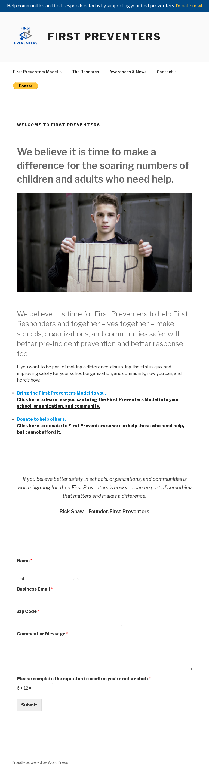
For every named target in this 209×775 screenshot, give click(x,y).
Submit (29, 705)
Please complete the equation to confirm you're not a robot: (84, 678)
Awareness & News (127, 71)
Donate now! (189, 5)
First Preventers (104, 37)
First (20, 578)
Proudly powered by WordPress (39, 762)
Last (75, 578)
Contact (165, 71)
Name (24, 560)
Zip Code (28, 611)
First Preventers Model (35, 71)
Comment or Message (42, 633)
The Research (85, 71)
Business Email (35, 589)
